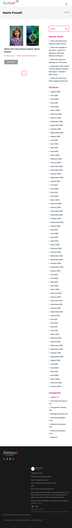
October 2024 (56, 174)
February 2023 (56, 248)
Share (41, 509)
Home (66, 12)
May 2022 (54, 282)
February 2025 (56, 159)
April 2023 (54, 241)
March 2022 (55, 289)
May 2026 (54, 103)
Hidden (55, 397)
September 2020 (57, 357)
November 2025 (57, 125)
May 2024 (54, 192)
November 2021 (56, 304)
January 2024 (56, 207)
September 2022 (57, 267)
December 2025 (57, 121)
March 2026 (55, 110)
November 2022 (57, 260)
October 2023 (56, 218)
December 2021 (56, 301)
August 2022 (55, 271)
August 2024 (55, 181)
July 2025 (54, 140)
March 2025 (55, 155)
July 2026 (54, 95)
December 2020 (57, 345)
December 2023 (57, 211)
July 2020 (54, 364)
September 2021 (57, 312)
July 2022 (54, 274)
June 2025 (54, 144)
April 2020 (54, 375)
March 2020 (55, 379)
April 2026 (54, 107)
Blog (54, 437)
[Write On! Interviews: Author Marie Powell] (24, 36)
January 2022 (56, 297)
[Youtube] (13, 459)
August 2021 (55, 315)
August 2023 (55, 226)
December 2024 (57, 166)
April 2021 (54, 330)
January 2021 (55, 342)
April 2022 (54, 286)
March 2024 (55, 200)
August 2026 (55, 92)
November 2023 (57, 215)
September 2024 (57, 177)
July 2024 (54, 185)
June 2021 (54, 323)
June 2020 (54, 368)
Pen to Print (39, 468)
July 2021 (54, 319)
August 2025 (55, 136)
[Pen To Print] (9, 3)
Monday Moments (59, 414)
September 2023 (57, 222)
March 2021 (55, 334)
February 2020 (56, 383)
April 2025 (54, 151)
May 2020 (54, 371)
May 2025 (54, 148)
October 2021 (56, 308)
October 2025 (56, 129)
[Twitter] (4, 459)
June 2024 (54, 189)
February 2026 (56, 114)
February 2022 (56, 293)
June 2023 (54, 233)
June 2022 (54, 278)
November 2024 (57, 170)
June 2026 (54, 99)
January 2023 (56, 252)
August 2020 (55, 360)
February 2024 (56, 203)
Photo (36, 506)
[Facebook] (7, 459)
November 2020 (57, 349)
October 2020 (56, 353)
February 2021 (56, 338)
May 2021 (54, 327)
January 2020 (56, 386)
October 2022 (56, 263)
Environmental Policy (23, 520)
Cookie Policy (37, 520)
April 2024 (54, 196)
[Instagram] (10, 459)
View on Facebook (35, 509)
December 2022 (57, 256)
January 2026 (56, 118)
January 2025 (56, 162)
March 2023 (55, 245)
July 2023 (54, 230)
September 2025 (57, 133)
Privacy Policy (9, 520)
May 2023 (54, 237)
